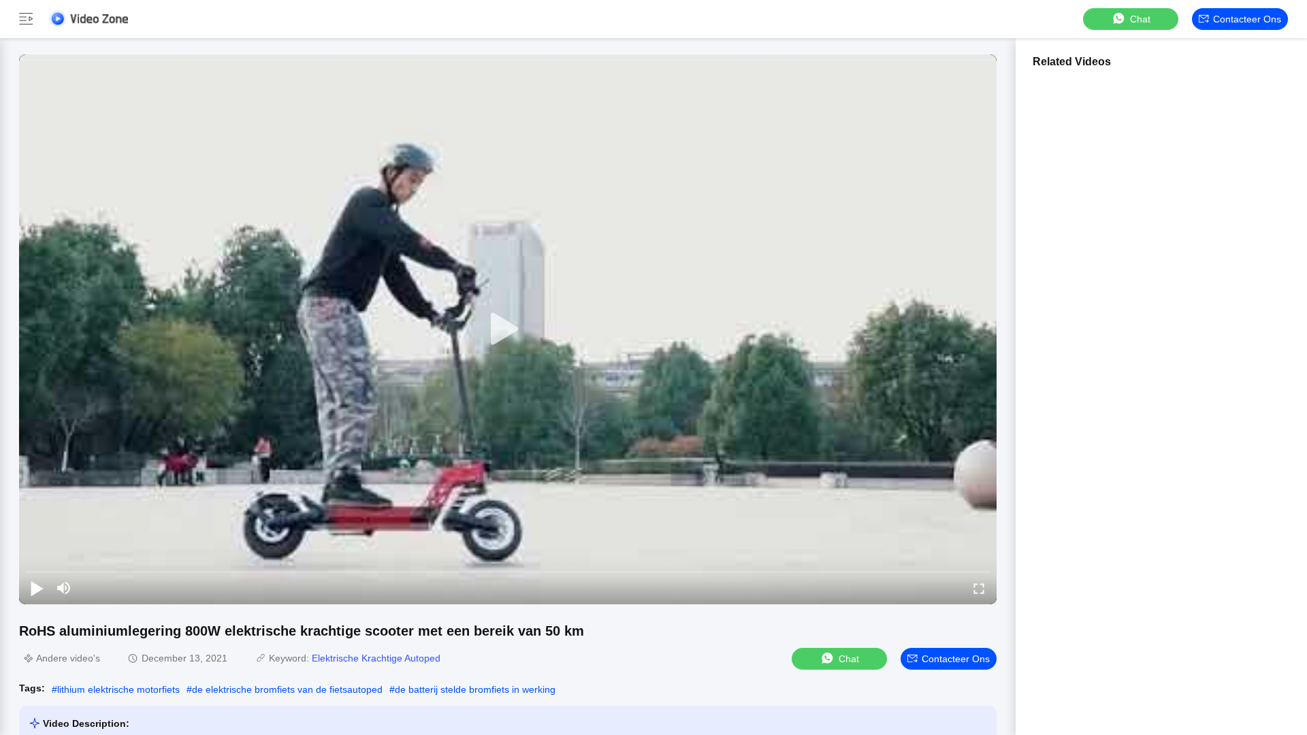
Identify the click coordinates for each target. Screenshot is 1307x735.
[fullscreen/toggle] (979, 588)
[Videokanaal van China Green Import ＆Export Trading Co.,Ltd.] (88, 18)
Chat (1140, 19)
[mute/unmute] (64, 588)
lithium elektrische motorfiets (118, 689)
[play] (508, 329)
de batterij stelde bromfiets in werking (475, 689)
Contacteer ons (1247, 19)
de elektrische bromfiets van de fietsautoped (287, 689)
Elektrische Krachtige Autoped (376, 658)
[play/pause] (36, 588)
